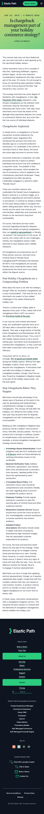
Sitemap (20, 797)
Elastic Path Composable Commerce (22, 701)
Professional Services (22, 669)
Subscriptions (22, 722)
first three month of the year (18, 316)
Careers (22, 677)
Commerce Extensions (22, 709)
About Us (22, 656)
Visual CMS (22, 712)
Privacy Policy (29, 793)
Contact (22, 682)
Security (22, 662)
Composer (22, 716)
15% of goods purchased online (24, 359)
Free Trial (22, 651)
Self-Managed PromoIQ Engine (22, 732)
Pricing (22, 688)
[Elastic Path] (9, 3)
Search (22, 719)
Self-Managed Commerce (22, 729)
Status (22, 666)
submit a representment (21, 232)
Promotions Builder (22, 725)
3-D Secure (11, 454)
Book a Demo (30, 3)
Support (22, 673)
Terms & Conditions (13, 793)
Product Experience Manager (22, 706)
